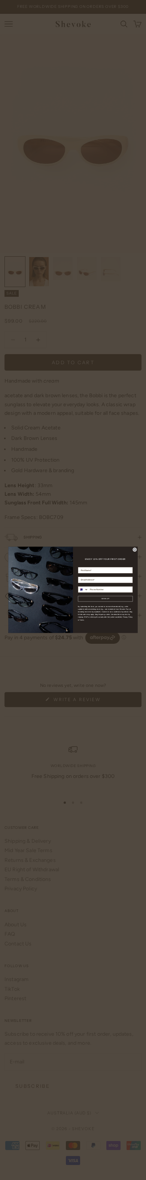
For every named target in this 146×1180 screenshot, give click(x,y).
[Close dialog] (134, 550)
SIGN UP (105, 599)
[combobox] (83, 589)
